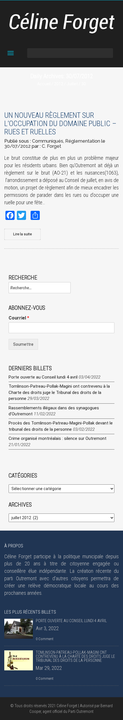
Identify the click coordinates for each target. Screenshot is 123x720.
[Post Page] (18, 629)
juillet (72, 84)
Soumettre (23, 344)
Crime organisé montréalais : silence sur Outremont (57, 438)
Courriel (19, 318)
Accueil (44, 84)
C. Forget (51, 146)
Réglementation (82, 141)
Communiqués (47, 141)
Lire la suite (22, 234)
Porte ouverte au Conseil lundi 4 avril (43, 377)
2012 (58, 84)
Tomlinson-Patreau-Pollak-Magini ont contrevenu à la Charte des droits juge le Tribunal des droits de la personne (59, 392)
